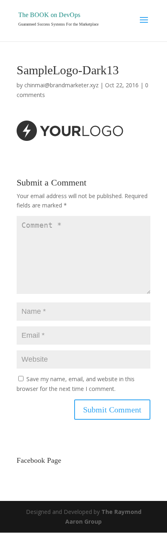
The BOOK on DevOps (49, 14)
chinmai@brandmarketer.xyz (61, 85)
